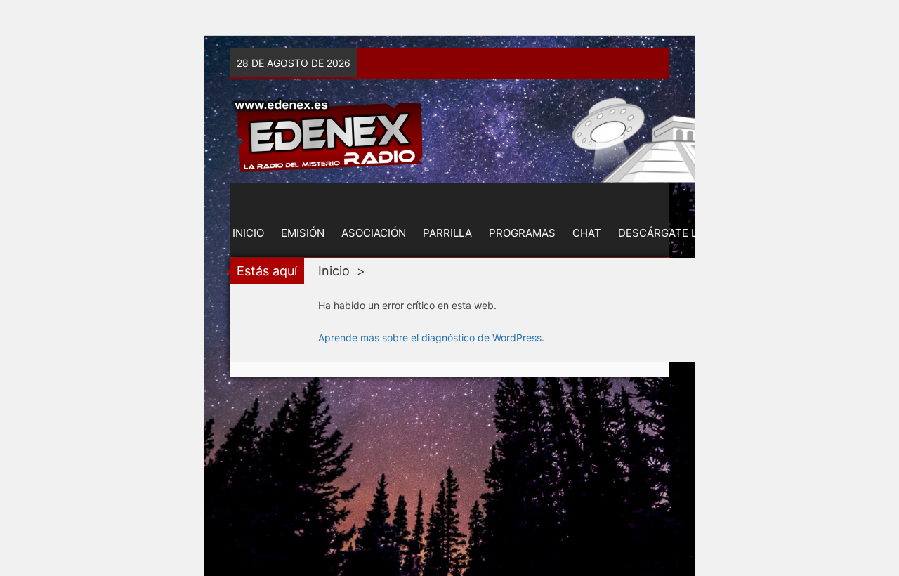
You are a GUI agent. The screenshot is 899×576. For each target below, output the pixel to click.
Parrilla (447, 233)
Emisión (302, 233)
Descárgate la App (673, 233)
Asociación (373, 233)
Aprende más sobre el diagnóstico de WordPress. (431, 337)
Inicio (248, 233)
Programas (522, 233)
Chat (586, 233)
